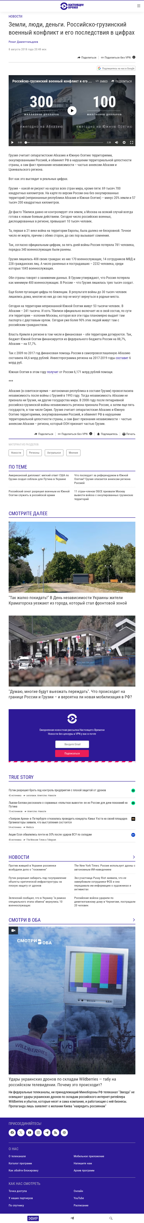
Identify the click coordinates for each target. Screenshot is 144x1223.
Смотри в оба (25, 920)
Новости (15, 16)
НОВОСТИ (19, 857)
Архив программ (84, 1170)
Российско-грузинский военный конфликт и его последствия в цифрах (68, 81)
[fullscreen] (131, 142)
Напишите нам (83, 1163)
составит (122, 358)
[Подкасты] (64, 1132)
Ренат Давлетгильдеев (23, 42)
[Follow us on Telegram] (46, 1132)
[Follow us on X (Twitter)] (20, 1132)
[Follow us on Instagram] (38, 1132)
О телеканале (17, 1156)
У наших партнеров (21, 1198)
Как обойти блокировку (23, 1170)
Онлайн (78, 1191)
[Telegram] (72, 1218)
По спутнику (16, 1205)
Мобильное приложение (89, 1156)
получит (52, 372)
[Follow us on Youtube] (29, 1132)
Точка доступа (18, 1191)
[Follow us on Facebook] (12, 1132)
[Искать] (111, 1218)
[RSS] (55, 1132)
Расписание (81, 1205)
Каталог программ (20, 1163)
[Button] (86, 57)
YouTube (79, 1198)
